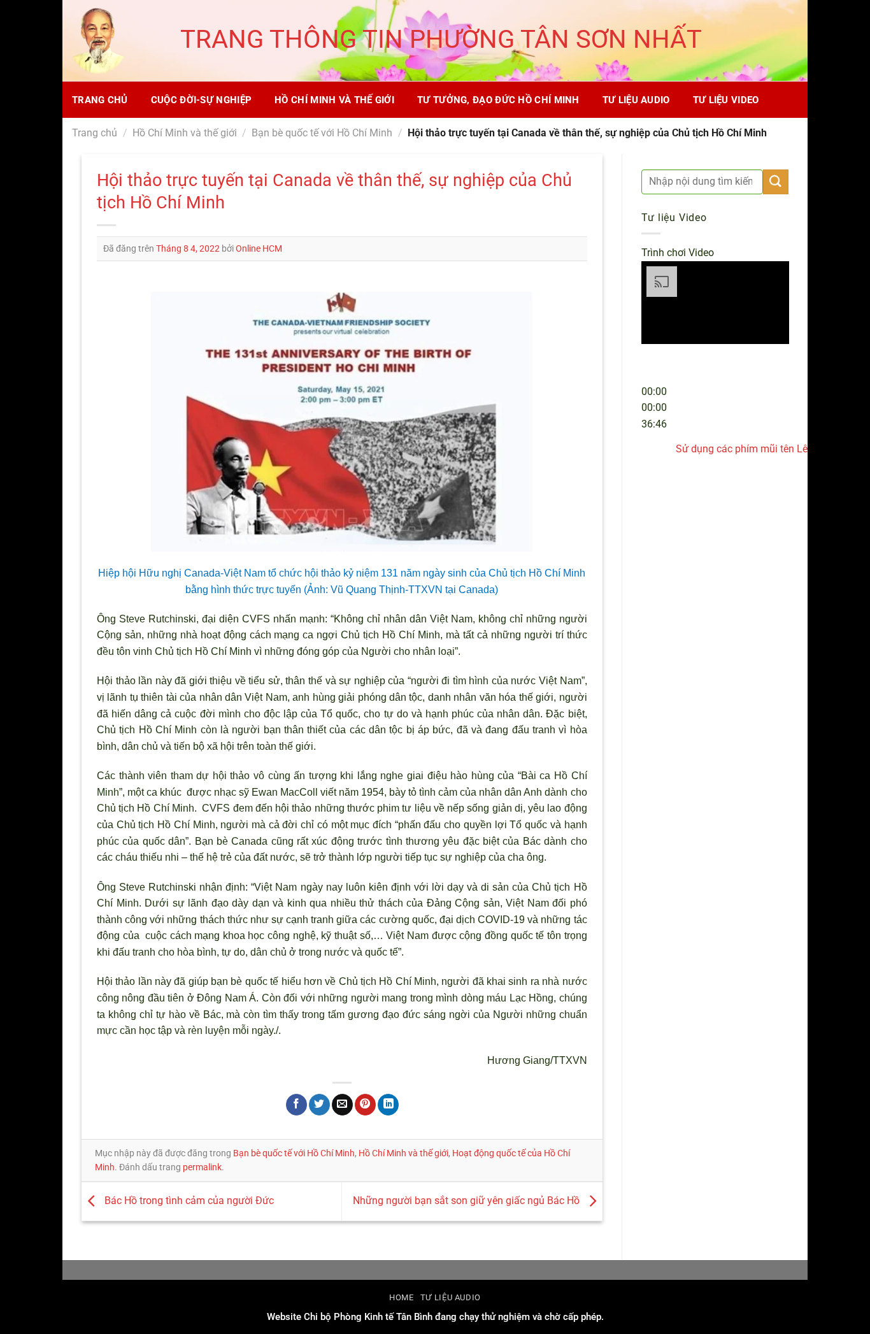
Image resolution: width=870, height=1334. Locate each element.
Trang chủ (100, 100)
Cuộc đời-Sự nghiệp (201, 100)
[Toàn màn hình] (653, 479)
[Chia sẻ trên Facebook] (296, 1104)
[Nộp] (775, 181)
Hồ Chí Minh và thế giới (334, 100)
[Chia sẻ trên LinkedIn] (388, 1104)
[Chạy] (653, 360)
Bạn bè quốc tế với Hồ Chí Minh (322, 133)
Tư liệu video (726, 100)
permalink (202, 1167)
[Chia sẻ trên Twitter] (319, 1104)
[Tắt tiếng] (653, 444)
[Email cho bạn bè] (342, 1104)
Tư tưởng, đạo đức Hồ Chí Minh (498, 100)
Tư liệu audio (636, 100)
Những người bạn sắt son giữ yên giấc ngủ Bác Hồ (467, 1200)
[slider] (654, 407)
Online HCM (259, 248)
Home (401, 1297)
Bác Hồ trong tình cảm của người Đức (188, 1200)
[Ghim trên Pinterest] (365, 1104)
